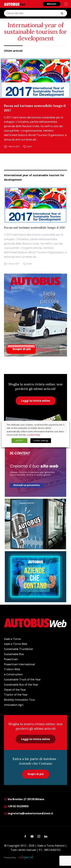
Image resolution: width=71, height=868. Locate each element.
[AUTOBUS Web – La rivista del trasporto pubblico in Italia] (14, 4)
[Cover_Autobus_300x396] (35, 315)
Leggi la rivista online (35, 400)
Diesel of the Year (15, 689)
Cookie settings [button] (40, 440)
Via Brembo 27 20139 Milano (25, 799)
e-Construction (13, 674)
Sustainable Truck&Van (18, 649)
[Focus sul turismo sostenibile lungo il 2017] (35, 78)
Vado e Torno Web (15, 644)
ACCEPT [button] (19, 440)
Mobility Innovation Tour (19, 700)
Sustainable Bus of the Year (21, 684)
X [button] (63, 424)
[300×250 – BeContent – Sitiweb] (35, 471)
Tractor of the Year (16, 694)
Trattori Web (12, 669)
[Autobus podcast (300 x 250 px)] (35, 524)
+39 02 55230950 (17, 806)
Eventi (29, 146)
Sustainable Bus (14, 654)
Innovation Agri (13, 705)
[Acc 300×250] (35, 576)
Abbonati (51, 3)
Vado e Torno (12, 639)
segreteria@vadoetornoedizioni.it (30, 813)
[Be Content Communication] (26, 857)
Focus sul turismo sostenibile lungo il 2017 (35, 108)
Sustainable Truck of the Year (22, 679)
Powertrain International (19, 664)
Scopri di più (36, 774)
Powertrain (11, 659)
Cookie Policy (33, 434)
